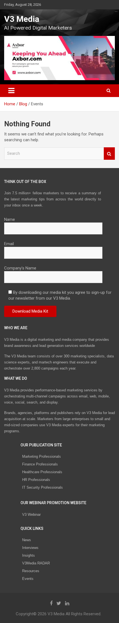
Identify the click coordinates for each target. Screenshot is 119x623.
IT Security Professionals (42, 487)
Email (9, 243)
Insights (28, 555)
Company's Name (20, 268)
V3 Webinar (31, 514)
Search (109, 153)
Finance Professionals (40, 464)
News (26, 540)
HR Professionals (36, 480)
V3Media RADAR (36, 563)
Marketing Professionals (41, 456)
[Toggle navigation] (11, 90)
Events (27, 579)
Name (9, 219)
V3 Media (21, 19)
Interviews (30, 548)
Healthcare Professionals (42, 472)
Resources (30, 571)
